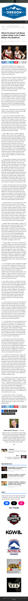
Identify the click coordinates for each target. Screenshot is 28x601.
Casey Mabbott (19, 486)
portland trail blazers (8, 413)
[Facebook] (7, 503)
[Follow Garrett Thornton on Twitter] (14, 444)
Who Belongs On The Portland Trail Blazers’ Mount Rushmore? (17, 468)
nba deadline (13, 410)
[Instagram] (21, 503)
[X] (14, 503)
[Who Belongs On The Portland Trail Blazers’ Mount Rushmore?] (4, 469)
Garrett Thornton (16, 41)
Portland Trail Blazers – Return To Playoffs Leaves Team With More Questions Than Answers (17, 483)
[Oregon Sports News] (14, 19)
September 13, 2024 (13, 477)
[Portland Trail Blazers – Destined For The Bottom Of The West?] (4, 476)
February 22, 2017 (6, 41)
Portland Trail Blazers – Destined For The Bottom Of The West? (16, 475)
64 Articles (21, 430)
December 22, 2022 (13, 470)
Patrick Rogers (21, 470)
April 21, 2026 (11, 486)
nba (6, 410)
